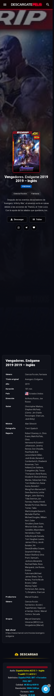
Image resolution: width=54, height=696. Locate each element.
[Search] (48, 4)
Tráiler (39, 219)
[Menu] (5, 4)
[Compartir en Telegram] (26, 227)
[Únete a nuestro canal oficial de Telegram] (45, 689)
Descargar (19, 219)
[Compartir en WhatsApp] (19, 227)
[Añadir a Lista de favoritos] (34, 227)
